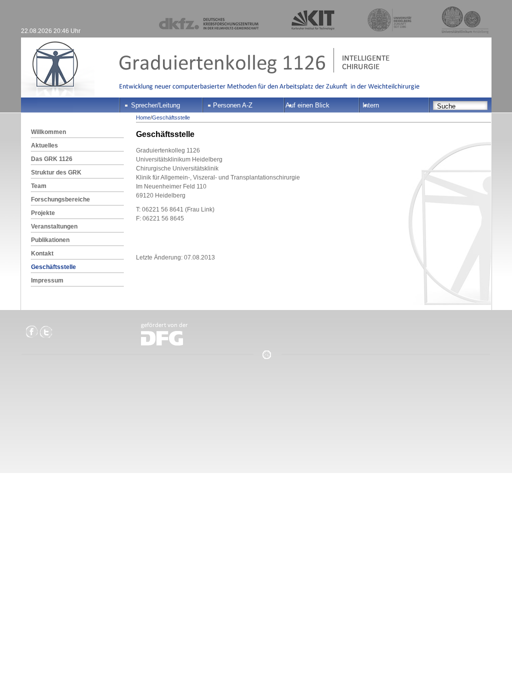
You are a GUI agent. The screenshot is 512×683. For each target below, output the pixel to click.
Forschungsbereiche (60, 199)
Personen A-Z (232, 105)
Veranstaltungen (54, 226)
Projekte (43, 213)
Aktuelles (44, 145)
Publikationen (50, 240)
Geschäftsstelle (53, 267)
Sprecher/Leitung (155, 105)
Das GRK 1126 (51, 159)
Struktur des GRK (56, 172)
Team (38, 186)
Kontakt (42, 253)
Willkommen (48, 132)
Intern (370, 105)
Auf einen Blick (308, 105)
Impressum (47, 280)
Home (143, 117)
